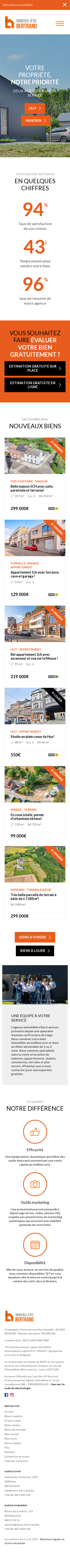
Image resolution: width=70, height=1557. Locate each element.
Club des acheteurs (16, 1461)
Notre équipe (12, 1443)
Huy (32, 108)
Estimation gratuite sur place (32, 368)
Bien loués (10, 1438)
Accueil (8, 1411)
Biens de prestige (15, 1429)
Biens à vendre (32, 937)
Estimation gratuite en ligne (32, 385)
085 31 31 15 (12, 1520)
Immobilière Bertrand (20, 22)
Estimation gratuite (16, 1456)
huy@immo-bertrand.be (19, 1490)
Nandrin (33, 120)
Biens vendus (12, 1425)
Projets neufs (12, 1420)
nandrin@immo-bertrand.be (21, 1524)
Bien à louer (11, 1434)
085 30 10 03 (12, 1486)
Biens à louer (32, 951)
